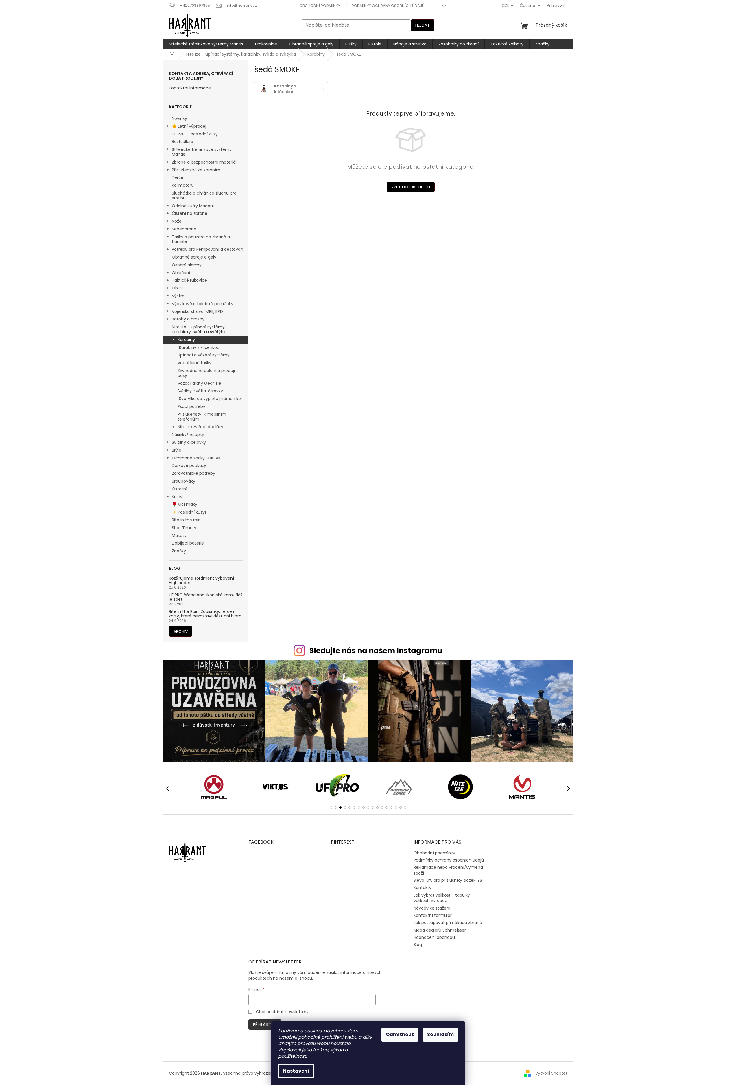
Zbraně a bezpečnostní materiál (204, 162)
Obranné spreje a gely (194, 257)
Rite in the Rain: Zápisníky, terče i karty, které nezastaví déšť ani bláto (205, 613)
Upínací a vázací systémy (204, 355)
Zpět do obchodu (411, 187)
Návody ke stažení (432, 908)
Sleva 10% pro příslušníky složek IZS (448, 880)
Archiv (181, 631)
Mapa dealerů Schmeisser (440, 930)
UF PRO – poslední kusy (195, 134)
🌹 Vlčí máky (184, 504)
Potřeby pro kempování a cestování (208, 249)
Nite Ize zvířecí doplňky (200, 427)
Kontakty (422, 887)
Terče (177, 177)
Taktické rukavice (189, 280)
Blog (418, 944)
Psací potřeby (191, 406)
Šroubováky (183, 481)
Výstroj (178, 296)
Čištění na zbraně (189, 213)
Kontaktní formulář (433, 915)
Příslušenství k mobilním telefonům (202, 416)
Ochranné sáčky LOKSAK (196, 458)
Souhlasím (440, 1034)
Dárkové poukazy (189, 465)
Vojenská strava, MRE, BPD (197, 311)
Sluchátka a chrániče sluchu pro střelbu (204, 195)
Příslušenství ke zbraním (196, 170)
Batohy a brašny (188, 319)
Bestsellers (182, 141)
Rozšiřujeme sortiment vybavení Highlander (201, 580)
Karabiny (186, 339)
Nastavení (296, 1071)
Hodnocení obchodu (434, 937)
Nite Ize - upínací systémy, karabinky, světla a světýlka (199, 329)
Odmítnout (400, 1034)
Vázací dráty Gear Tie (199, 383)
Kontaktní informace (190, 88)
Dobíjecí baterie (188, 543)
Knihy (177, 497)
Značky (179, 551)
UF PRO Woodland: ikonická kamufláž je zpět (206, 597)
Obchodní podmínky (319, 5)
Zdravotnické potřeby (193, 473)
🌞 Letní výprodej (189, 126)
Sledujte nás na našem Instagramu (375, 651)
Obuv (177, 288)
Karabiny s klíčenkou (199, 347)
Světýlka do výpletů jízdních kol (210, 399)
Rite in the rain (186, 520)
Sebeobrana (184, 229)
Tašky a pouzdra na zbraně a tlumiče (201, 239)
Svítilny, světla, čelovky (200, 391)
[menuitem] (206, 44)
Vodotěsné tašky (194, 363)
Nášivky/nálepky (188, 434)
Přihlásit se (265, 1024)
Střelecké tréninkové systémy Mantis (202, 151)
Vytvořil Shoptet (551, 1073)
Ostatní (179, 489)
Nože (177, 221)
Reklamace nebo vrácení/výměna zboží (448, 870)
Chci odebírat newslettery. (282, 1012)
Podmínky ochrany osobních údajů (388, 5)
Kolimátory (182, 185)
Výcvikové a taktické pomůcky (202, 304)
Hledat (422, 25)
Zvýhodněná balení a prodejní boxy (208, 373)
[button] (331, 807)
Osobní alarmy (187, 265)
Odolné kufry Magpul (193, 206)
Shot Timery (184, 528)
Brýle (176, 450)
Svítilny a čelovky (189, 442)
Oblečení (181, 273)
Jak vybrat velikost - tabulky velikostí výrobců (442, 897)
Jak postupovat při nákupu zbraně (448, 922)
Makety (179, 535)
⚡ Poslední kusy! (189, 512)
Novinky (179, 118)
